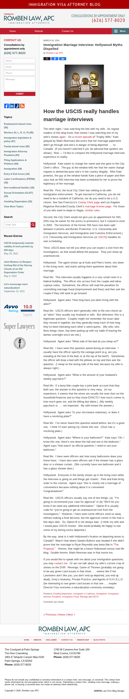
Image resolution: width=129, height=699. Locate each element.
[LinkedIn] (11, 106)
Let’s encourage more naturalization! (16, 286)
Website (39, 31)
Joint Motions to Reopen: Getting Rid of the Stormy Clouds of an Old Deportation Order (18, 267)
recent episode (83, 136)
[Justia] (17, 106)
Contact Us (67, 640)
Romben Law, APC (30, 690)
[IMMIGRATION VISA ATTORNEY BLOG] (64, 4)
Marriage (84, 597)
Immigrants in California (84, 594)
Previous (49, 614)
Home (12, 31)
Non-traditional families (19, 187)
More (123, 31)
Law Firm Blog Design (109, 691)
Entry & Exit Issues (17, 174)
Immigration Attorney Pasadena (15, 153)
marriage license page (98, 206)
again (62, 136)
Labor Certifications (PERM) (19, 181)
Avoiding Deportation (62, 594)
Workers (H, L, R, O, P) (19, 132)
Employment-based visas (17, 126)
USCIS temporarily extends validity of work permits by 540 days (19, 246)
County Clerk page (89, 202)
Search (33, 224)
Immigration (101, 594)
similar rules (92, 210)
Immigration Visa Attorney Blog (29, 18)
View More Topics (13, 206)
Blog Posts (99, 640)
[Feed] (22, 106)
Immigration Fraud (70, 597)
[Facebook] (6, 106)
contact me (60, 563)
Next (71, 614)
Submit (20, 94)
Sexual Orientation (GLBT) (18, 194)
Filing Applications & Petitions (15, 162)
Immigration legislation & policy (17, 139)
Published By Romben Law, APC (98, 18)
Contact (67, 31)
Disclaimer (51, 640)
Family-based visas (17, 146)
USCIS (102, 237)
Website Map (83, 640)
